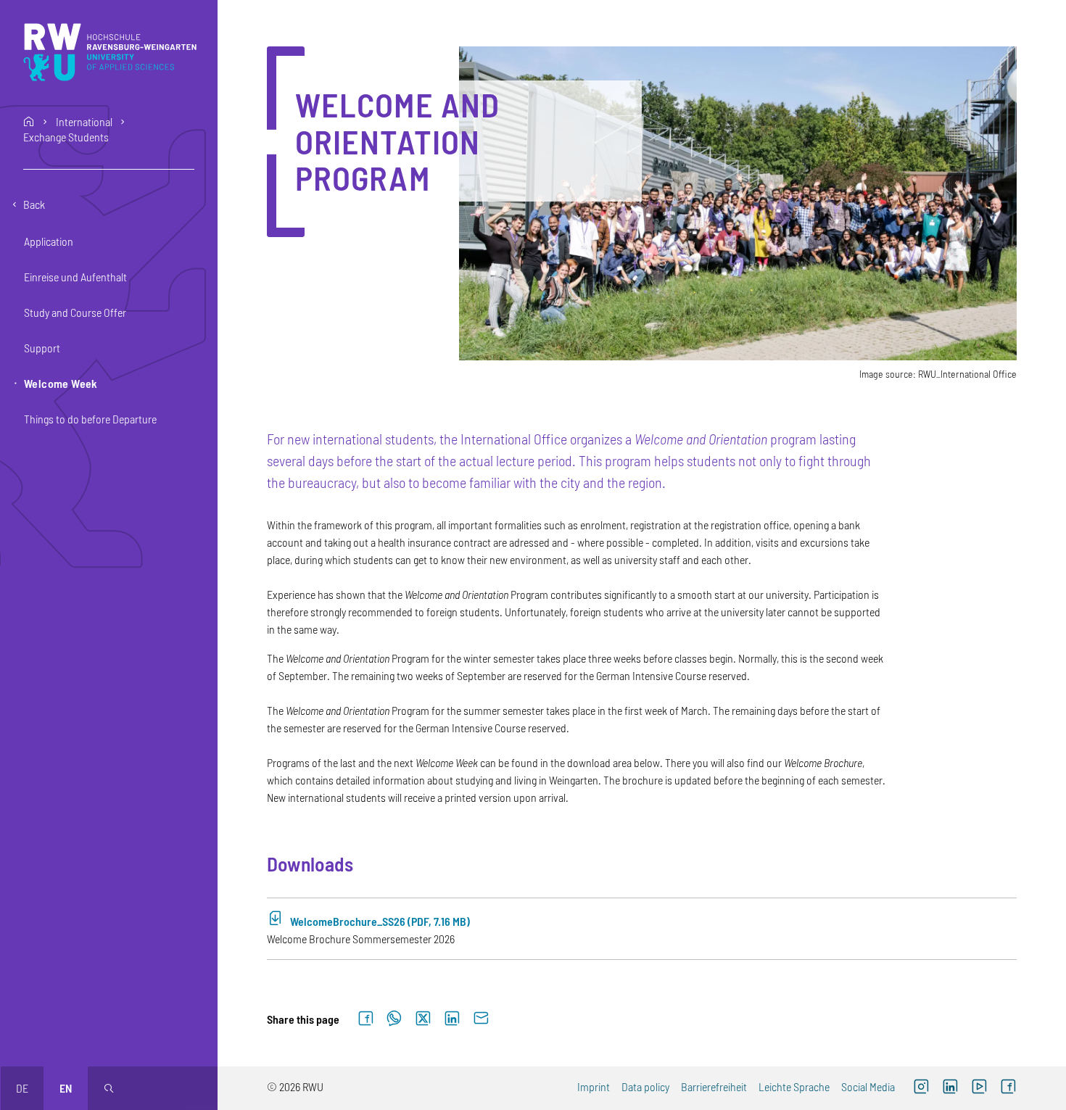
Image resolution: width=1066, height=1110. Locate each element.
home (29, 122)
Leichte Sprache (794, 1086)
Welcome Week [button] (61, 383)
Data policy (645, 1086)
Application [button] (48, 241)
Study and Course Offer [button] (75, 312)
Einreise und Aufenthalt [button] (75, 276)
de (22, 1088)
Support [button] (42, 348)
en (65, 1088)
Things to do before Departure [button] (90, 419)
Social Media (868, 1086)
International (84, 122)
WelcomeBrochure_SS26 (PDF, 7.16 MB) (380, 921)
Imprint (593, 1086)
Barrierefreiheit (714, 1086)
